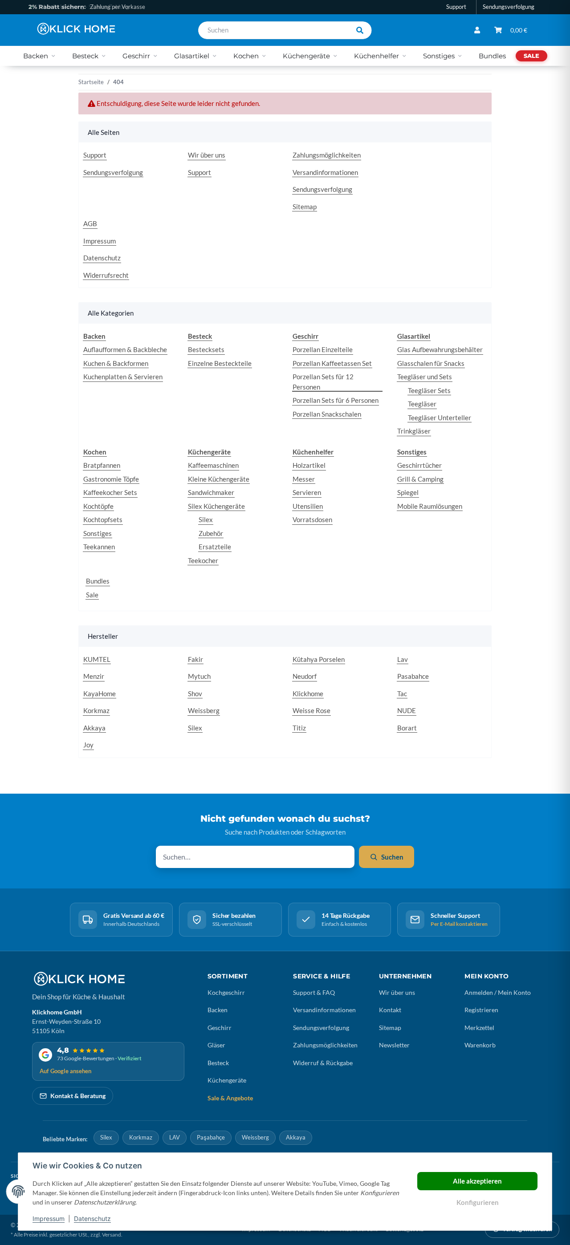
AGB (90, 223)
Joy (88, 745)
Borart (407, 728)
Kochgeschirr (226, 992)
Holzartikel (309, 465)
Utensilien (308, 506)
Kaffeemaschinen (213, 465)
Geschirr (220, 1027)
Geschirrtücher (419, 465)
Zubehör (211, 533)
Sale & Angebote (230, 1098)
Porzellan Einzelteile (323, 349)
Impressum (49, 1218)
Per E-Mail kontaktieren (459, 924)
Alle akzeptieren (477, 1181)
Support (456, 6)
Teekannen (99, 547)
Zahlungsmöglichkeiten (327, 155)
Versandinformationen (325, 172)
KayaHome (99, 693)
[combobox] (273, 30)
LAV (174, 1137)
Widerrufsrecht (106, 275)
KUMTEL (96, 659)
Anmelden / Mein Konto (497, 992)
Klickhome (308, 693)
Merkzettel (479, 1027)
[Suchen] (359, 30)
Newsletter (394, 1045)
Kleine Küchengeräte (218, 479)
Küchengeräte (227, 1080)
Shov (195, 693)
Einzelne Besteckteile (220, 363)
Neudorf (305, 676)
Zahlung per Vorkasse (86, 6)
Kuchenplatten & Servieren (123, 377)
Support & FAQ (314, 992)
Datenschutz (92, 1218)
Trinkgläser (414, 431)
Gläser (216, 1045)
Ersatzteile (215, 547)
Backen (218, 1010)
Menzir (93, 676)
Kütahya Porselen (319, 659)
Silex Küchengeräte (216, 506)
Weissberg (204, 710)
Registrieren (481, 1010)
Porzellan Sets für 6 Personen (336, 400)
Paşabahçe (211, 1137)
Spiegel (408, 492)
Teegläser (422, 404)
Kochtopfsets (102, 519)
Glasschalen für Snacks (430, 363)
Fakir (195, 659)
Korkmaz (96, 710)
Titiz (299, 728)
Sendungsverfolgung (508, 6)
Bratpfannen (101, 465)
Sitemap (305, 207)
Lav (402, 659)
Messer (304, 479)
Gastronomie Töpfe (111, 479)
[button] (477, 30)
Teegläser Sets (429, 390)
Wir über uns (206, 155)
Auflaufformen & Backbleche (125, 349)
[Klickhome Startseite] (79, 979)
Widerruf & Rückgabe (323, 1063)
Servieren (307, 492)
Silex (206, 519)
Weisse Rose (311, 710)
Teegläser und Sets (424, 377)
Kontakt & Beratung (78, 1095)
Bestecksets (206, 349)
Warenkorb (480, 1045)
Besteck (218, 1063)
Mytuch (199, 676)
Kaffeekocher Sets (110, 492)
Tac (402, 693)
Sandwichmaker (211, 492)
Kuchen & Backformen (115, 363)
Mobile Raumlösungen (429, 506)
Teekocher (203, 560)
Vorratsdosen (312, 519)
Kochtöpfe (98, 506)
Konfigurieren (477, 1202)
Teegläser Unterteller (439, 418)
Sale (92, 595)
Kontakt (390, 1010)
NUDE (406, 710)
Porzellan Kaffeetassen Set (332, 363)
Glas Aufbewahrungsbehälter (440, 349)
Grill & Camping (420, 479)
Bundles (98, 581)
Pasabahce (413, 676)
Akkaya (94, 728)
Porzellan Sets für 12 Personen (323, 382)
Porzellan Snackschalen (327, 414)
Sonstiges (97, 533)
